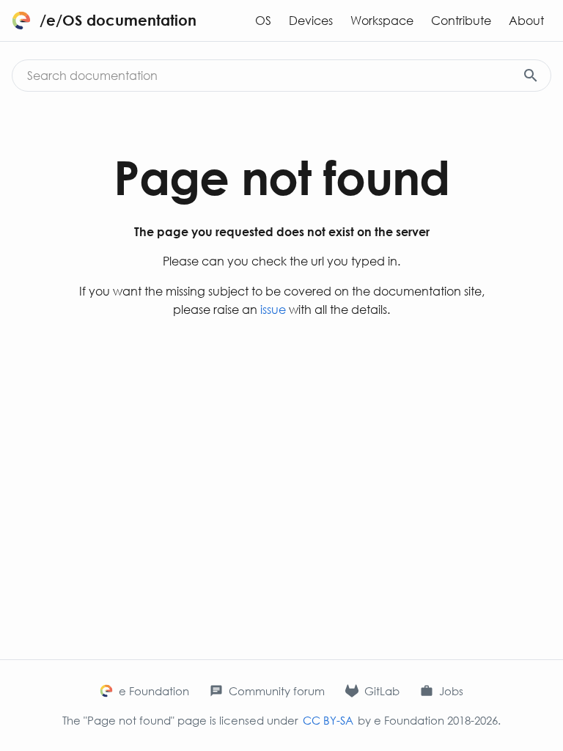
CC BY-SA (328, 720)
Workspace (381, 20)
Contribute (461, 20)
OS (263, 20)
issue (273, 309)
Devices (311, 20)
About (526, 20)
